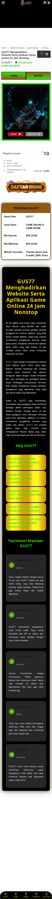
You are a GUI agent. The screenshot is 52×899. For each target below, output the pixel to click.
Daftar (26, 897)
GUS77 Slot (32, 425)
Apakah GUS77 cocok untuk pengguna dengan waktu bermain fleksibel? (24, 522)
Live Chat (46, 897)
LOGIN (13, 75)
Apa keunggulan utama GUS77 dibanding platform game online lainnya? (23, 462)
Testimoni (36, 897)
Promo (5, 897)
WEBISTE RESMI (16, 48)
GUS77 (4, 48)
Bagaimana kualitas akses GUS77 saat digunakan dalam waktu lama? (25, 494)
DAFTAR (38, 75)
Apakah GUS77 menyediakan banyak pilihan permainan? (25, 508)
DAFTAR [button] (32, 134)
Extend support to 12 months (28, 170)
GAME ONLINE (32, 48)
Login (16, 897)
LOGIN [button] (13, 134)
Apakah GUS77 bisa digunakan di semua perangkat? (20, 478)
